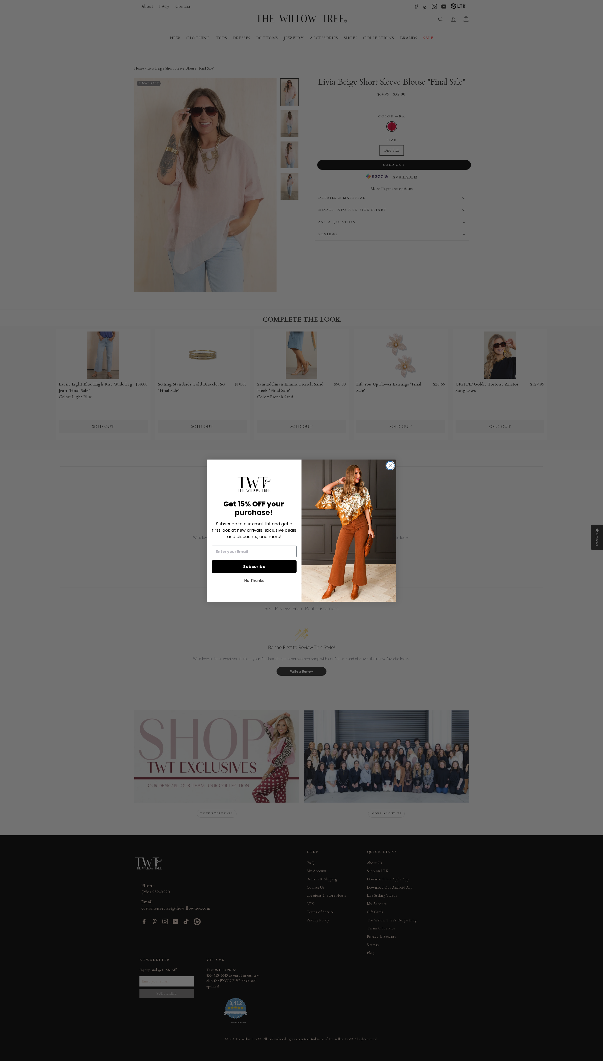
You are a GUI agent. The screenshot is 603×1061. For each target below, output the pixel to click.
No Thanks (254, 580)
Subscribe (254, 566)
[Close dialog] (390, 465)
